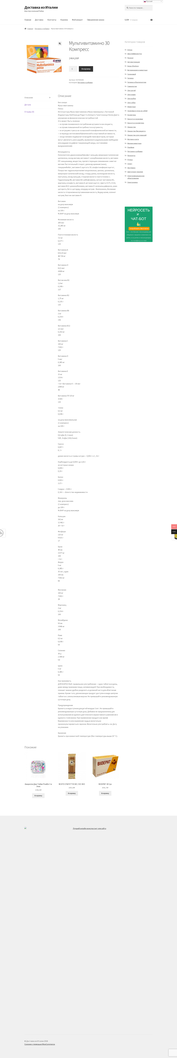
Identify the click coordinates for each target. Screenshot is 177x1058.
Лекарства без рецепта (136, 131)
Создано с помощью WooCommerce (39, 1044)
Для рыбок (131, 98)
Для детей (131, 90)
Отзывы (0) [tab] (29, 112)
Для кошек (131, 94)
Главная (27, 20)
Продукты (131, 155)
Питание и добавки (42, 29)
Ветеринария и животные (137, 70)
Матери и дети (133, 139)
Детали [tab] (27, 104)
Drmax (129, 50)
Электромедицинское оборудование (135, 177)
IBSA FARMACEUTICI (134, 54)
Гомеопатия (132, 86)
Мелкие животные (134, 143)
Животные (131, 107)
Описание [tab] (28, 97)
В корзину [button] (38, 795)
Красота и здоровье (135, 119)
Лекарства (131, 127)
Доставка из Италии (41, 7)
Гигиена (130, 78)
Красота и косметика (135, 123)
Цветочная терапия (135, 172)
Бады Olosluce (133, 66)
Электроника (132, 182)
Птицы (130, 160)
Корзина (64, 20)
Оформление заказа (95, 20)
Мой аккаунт (77, 20)
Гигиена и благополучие (136, 82)
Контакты (51, 20)
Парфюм (130, 147)
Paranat (130, 58)
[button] (60, 43)
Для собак (131, 103)
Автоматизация (133, 62)
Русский (149, 1)
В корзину (86, 69)
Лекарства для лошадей (136, 135)
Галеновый (131, 74)
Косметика (131, 115)
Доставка (39, 20)
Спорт (129, 164)
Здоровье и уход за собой (137, 111)
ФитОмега (131, 168)
